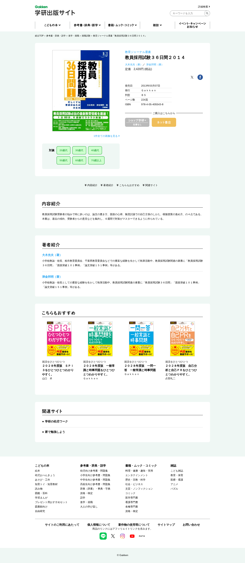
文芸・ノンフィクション (139, 488)
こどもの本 (42, 465)
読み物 (39, 488)
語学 (82, 497)
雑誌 (173, 465)
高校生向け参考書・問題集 (95, 484)
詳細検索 (203, 6)
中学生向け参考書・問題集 (95, 479)
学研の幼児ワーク (56, 421)
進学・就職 (73, 35)
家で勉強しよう (55, 431)
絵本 (37, 470)
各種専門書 (131, 506)
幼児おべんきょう (45, 475)
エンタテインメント (136, 475)
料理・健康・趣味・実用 (139, 470)
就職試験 (86, 35)
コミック (130, 493)
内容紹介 (92, 185)
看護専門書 (131, 502)
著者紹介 (108, 185)
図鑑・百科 (41, 493)
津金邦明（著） (155, 64)
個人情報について (98, 524)
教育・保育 (177, 475)
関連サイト (151, 185)
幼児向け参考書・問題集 (94, 470)
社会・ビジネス (134, 484)
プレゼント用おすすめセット (51, 502)
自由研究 (40, 511)
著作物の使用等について (134, 524)
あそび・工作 (42, 479)
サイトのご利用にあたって (62, 524)
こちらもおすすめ (129, 185)
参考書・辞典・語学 (56, 35)
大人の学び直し (89, 506)
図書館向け (41, 506)
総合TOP (39, 35)
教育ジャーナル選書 (138, 52)
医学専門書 (131, 497)
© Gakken (122, 555)
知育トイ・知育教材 (46, 484)
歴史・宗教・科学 (135, 479)
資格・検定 (86, 493)
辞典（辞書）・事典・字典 (95, 488)
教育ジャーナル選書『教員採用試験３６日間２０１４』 (120, 35)
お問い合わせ (191, 524)
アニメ (174, 484)
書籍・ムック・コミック (141, 465)
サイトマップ (166, 524)
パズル (174, 488)
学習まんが (41, 497)
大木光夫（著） (134, 64)
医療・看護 (177, 479)
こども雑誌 (177, 470)
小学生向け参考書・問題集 (95, 475)
